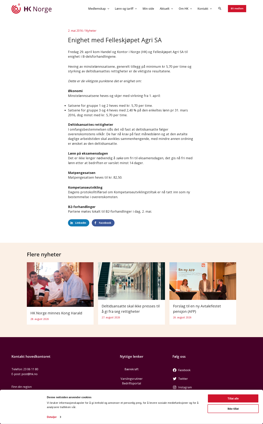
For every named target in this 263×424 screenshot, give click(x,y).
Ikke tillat (233, 408)
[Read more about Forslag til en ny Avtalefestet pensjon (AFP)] (202, 281)
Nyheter (90, 31)
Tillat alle (233, 398)
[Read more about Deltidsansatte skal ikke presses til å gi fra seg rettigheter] (131, 281)
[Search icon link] (219, 9)
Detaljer (52, 416)
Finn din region (21, 387)
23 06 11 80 (30, 369)
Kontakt (203, 9)
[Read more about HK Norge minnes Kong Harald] (60, 284)
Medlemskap (97, 9)
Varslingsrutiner (132, 379)
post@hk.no (29, 374)
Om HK (183, 9)
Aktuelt (164, 9)
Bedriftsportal (131, 383)
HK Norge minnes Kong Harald (56, 313)
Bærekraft (131, 369)
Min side (148, 9)
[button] (107, 8)
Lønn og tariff (124, 9)
